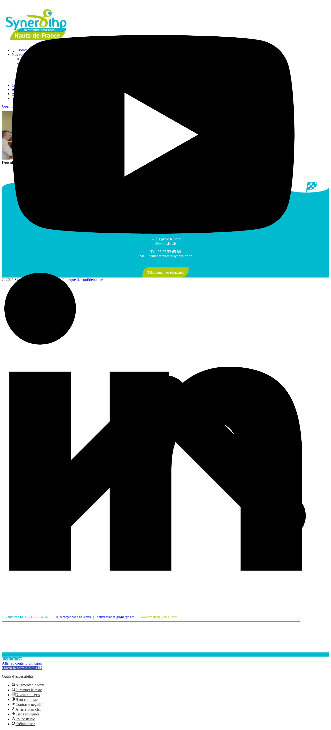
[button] (22, 668)
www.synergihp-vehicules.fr (159, 616)
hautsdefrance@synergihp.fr (115, 616)
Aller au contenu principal (22, 663)
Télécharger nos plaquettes (73, 616)
